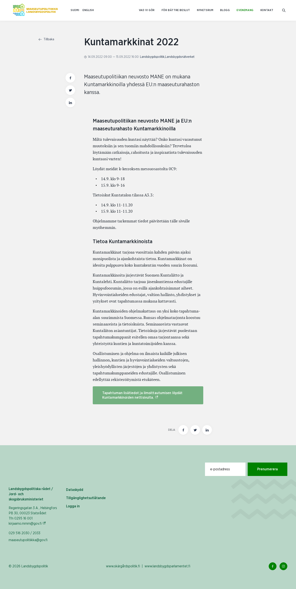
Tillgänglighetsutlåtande (86, 498)
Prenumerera (267, 469)
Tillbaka (48, 39)
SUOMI (75, 10)
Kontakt (266, 10)
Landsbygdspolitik (152, 56)
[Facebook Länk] (272, 566)
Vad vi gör (147, 10)
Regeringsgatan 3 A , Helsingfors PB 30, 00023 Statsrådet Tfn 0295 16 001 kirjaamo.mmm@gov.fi (33, 515)
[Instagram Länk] (283, 566)
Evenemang (245, 10)
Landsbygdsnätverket (179, 56)
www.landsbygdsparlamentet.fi (167, 566)
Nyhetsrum (205, 10)
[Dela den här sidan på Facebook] (70, 78)
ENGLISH (88, 10)
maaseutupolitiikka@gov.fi (28, 540)
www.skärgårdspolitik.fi (123, 566)
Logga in (73, 506)
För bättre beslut (176, 10)
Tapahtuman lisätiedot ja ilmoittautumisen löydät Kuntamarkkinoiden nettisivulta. (142, 395)
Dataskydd (74, 490)
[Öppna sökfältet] (283, 10)
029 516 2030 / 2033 (24, 533)
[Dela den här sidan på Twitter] (70, 90)
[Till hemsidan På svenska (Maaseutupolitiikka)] (35, 10)
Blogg (225, 10)
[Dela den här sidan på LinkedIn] (70, 102)
